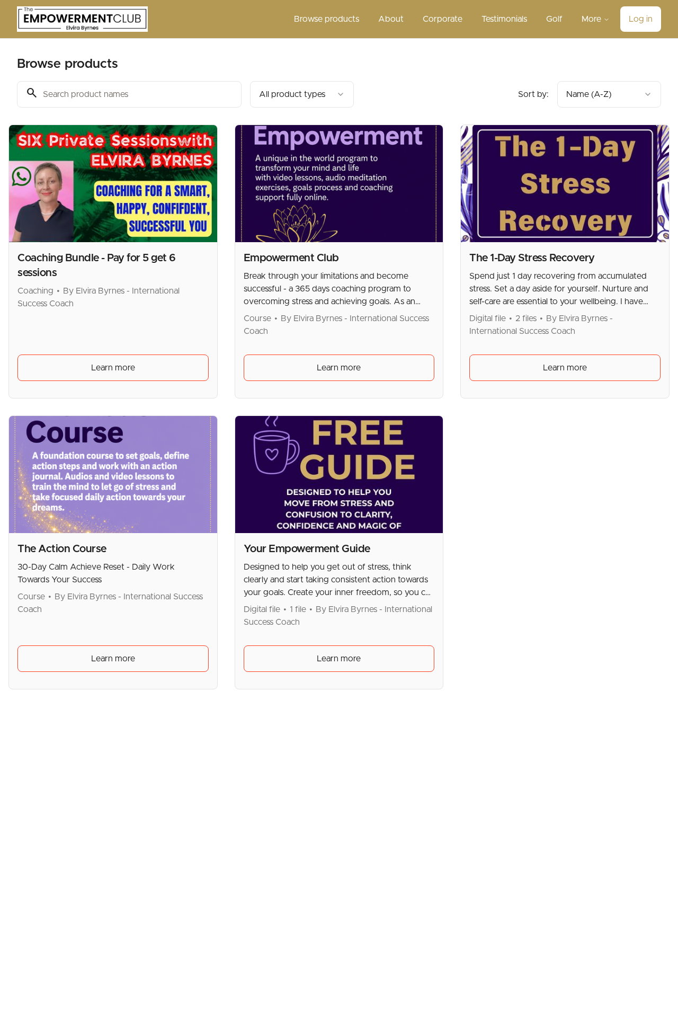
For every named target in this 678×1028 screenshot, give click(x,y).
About (391, 19)
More (591, 19)
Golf (554, 19)
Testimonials (504, 19)
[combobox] (302, 94)
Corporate (442, 19)
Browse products (326, 19)
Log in (641, 19)
